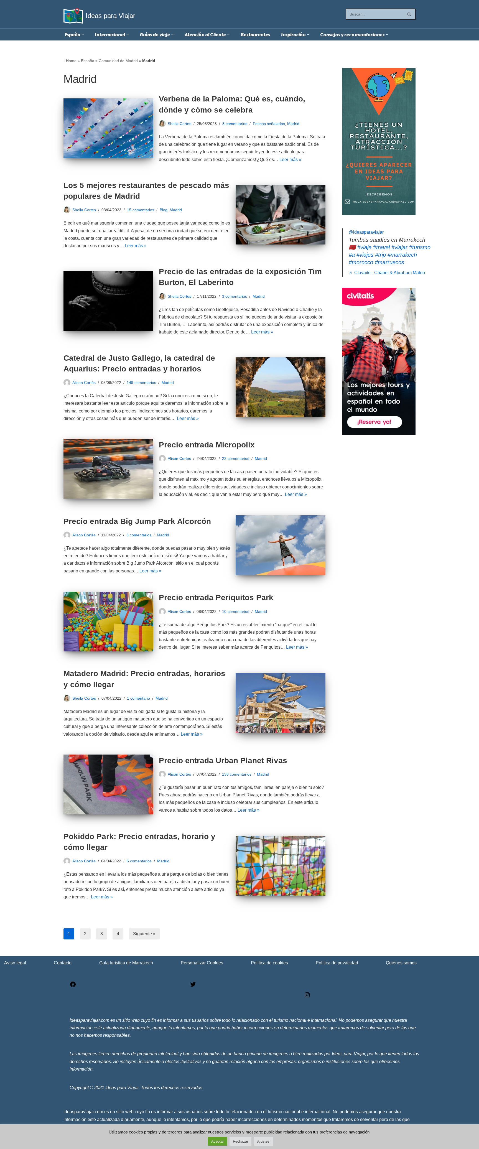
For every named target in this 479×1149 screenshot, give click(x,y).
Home (71, 60)
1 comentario (138, 698)
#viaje (364, 247)
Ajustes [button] (263, 1141)
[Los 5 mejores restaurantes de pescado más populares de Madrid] (280, 215)
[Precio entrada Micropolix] (108, 469)
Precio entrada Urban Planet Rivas (223, 760)
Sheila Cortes (179, 123)
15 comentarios (140, 210)
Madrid (293, 123)
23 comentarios (235, 458)
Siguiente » (144, 933)
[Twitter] (193, 986)
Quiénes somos (401, 963)
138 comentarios (236, 774)
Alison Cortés (84, 382)
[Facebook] (73, 986)
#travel (381, 247)
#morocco (361, 262)
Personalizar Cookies (202, 963)
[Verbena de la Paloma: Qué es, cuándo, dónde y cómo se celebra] (108, 128)
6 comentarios (139, 861)
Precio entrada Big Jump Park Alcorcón (137, 521)
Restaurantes (255, 34)
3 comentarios (234, 123)
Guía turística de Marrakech (126, 963)
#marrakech (402, 255)
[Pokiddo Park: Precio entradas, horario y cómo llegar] (280, 866)
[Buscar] (409, 14)
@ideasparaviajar (366, 232)
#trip (380, 255)
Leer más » (290, 159)
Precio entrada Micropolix (207, 444)
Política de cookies (269, 963)
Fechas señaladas (269, 123)
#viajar (399, 247)
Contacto (63, 963)
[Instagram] (307, 996)
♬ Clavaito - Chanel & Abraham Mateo (387, 272)
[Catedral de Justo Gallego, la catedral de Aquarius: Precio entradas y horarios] (280, 387)
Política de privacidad (337, 963)
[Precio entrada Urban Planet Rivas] (108, 784)
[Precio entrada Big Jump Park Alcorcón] (280, 545)
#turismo (419, 247)
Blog (163, 210)
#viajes (364, 255)
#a (352, 255)
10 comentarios (235, 611)
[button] (82, 35)
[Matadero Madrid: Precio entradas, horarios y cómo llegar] (280, 703)
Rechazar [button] (240, 1141)
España (87, 60)
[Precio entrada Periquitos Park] (108, 622)
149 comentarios (141, 382)
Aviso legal (15, 963)
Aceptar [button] (217, 1141)
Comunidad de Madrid (118, 60)
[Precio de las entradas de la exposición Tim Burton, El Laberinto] (108, 301)
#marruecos (389, 262)
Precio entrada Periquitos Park (216, 597)
